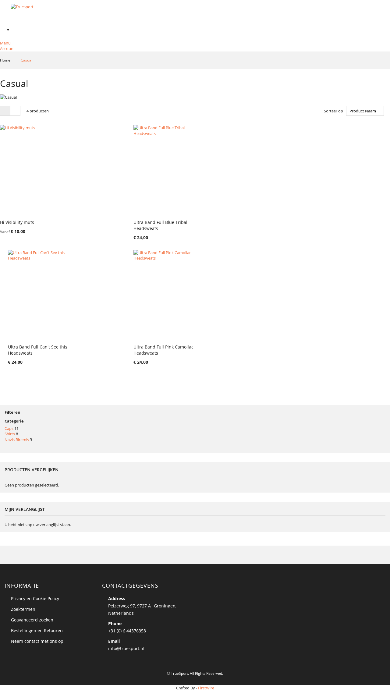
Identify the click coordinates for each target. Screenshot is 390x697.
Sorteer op (333, 111)
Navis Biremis (17, 439)
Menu (5, 43)
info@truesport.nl (126, 648)
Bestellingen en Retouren (37, 630)
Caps (9, 428)
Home (5, 60)
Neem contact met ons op (37, 641)
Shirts (10, 434)
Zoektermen (23, 609)
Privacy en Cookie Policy (35, 598)
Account (7, 48)
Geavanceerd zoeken (32, 620)
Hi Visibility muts (17, 222)
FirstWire (206, 688)
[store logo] (41, 14)
